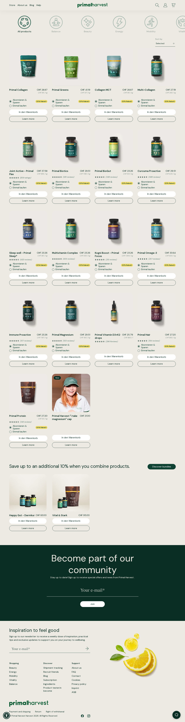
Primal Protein (17, 415)
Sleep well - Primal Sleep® (20, 254)
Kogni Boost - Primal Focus (107, 254)
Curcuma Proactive (149, 171)
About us (22, 5)
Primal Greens (60, 89)
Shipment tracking (53, 667)
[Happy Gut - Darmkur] (28, 492)
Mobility (13, 676)
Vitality (13, 680)
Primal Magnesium (62, 334)
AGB (74, 692)
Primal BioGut (103, 171)
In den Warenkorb (28, 112)
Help (38, 5)
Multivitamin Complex (65, 252)
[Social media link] (82, 715)
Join (92, 604)
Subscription (50, 680)
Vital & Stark (59, 515)
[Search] (157, 5)
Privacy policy (79, 684)
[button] (28, 178)
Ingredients (49, 684)
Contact (76, 676)
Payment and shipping (19, 711)
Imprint (75, 688)
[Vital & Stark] (71, 492)
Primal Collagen (18, 89)
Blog (32, 5)
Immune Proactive (20, 334)
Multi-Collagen (146, 89)
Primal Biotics (60, 171)
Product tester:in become (52, 689)
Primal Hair (144, 334)
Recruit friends (51, 672)
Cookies (76, 680)
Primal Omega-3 (147, 252)
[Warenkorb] (173, 5)
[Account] (165, 5)
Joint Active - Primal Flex (21, 172)
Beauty (13, 667)
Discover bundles (161, 466)
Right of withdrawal (55, 711)
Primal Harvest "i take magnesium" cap (64, 417)
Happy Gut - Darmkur (22, 515)
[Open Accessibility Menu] (6, 715)
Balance (13, 684)
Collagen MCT (103, 89)
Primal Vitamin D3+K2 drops (107, 336)
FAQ (74, 672)
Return (38, 711)
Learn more (28, 118)
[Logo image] (92, 5)
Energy (13, 672)
